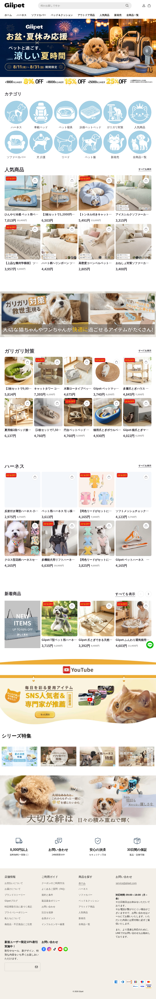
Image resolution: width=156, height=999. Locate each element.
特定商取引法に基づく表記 (18, 906)
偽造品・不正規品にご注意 (18, 924)
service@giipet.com (126, 883)
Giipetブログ (11, 900)
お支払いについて (14, 883)
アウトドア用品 (86, 15)
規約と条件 (47, 894)
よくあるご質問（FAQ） (54, 888)
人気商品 (104, 15)
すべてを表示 (144, 169)
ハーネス (22, 15)
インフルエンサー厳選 (53, 924)
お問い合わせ (48, 906)
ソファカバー (38, 15)
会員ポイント (48, 918)
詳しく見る (22, 634)
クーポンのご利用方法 (53, 883)
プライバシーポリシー (16, 912)
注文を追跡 (47, 912)
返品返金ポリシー (51, 900)
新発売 (118, 15)
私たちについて (13, 918)
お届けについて (13, 888)
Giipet (81, 991)
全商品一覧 (132, 15)
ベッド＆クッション (62, 15)
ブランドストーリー (15, 894)
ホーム (8, 15)
